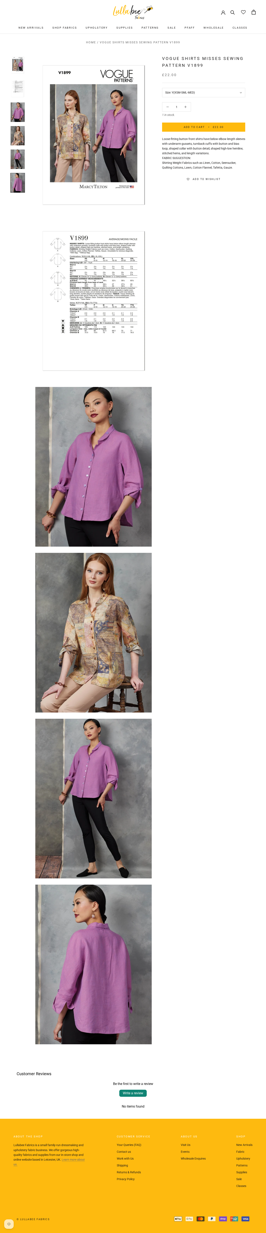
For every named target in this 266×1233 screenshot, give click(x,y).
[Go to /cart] (254, 12)
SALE (171, 27)
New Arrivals (244, 1145)
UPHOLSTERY (97, 27)
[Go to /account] (223, 12)
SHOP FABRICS (64, 27)
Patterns (242, 1165)
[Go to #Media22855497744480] (17, 89)
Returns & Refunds (129, 1172)
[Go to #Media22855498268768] (17, 136)
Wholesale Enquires (193, 1158)
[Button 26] (167, 106)
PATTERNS (150, 27)
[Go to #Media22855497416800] (17, 65)
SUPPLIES (124, 27)
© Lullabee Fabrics (33, 1219)
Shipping (122, 1165)
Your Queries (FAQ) (129, 1145)
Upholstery (243, 1158)
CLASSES (240, 27)
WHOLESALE (213, 27)
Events (185, 1151)
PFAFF (190, 27)
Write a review (133, 1093)
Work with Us (125, 1158)
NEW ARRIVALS (31, 27)
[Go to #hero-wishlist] (243, 12)
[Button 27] (185, 106)
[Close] (256, 1171)
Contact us (124, 1151)
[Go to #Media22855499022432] (17, 183)
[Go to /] (133, 12)
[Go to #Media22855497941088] (17, 112)
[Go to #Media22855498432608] (17, 159)
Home (91, 42)
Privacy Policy (126, 1179)
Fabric (240, 1151)
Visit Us (185, 1145)
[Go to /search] (232, 12)
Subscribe (220, 1217)
